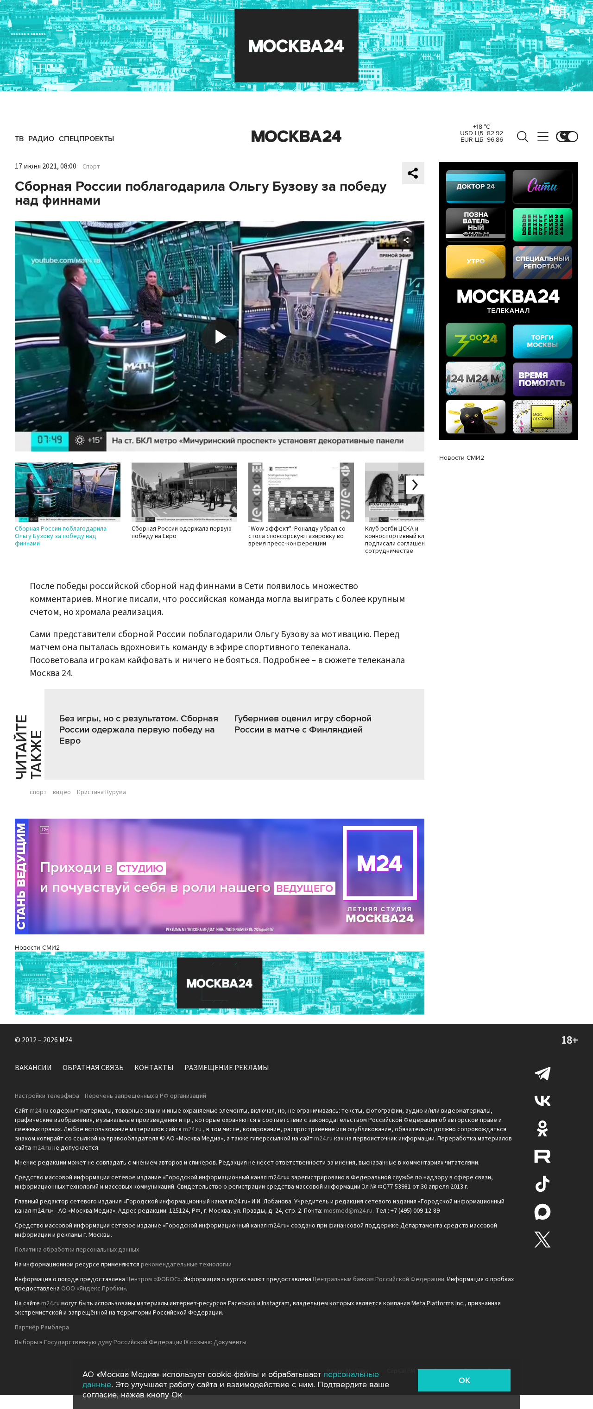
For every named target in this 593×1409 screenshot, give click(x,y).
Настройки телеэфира (47, 1096)
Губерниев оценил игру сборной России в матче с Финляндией (303, 724)
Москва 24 (296, 137)
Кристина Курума (101, 792)
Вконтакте (542, 1100)
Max (542, 1211)
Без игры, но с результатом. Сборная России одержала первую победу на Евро (138, 729)
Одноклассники (542, 1128)
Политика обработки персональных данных (77, 1249)
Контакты (154, 1068)
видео (62, 792)
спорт (38, 792)
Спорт (91, 166)
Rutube (542, 1156)
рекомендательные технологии (186, 1264)
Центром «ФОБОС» (153, 1279)
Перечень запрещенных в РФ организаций (145, 1096)
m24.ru (39, 1110)
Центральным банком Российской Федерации (378, 1279)
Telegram (542, 1073)
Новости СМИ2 (37, 948)
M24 (65, 1040)
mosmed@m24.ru (348, 1210)
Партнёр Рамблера (42, 1327)
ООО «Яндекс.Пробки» (93, 1288)
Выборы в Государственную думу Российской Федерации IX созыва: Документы (130, 1342)
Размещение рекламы (226, 1068)
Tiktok (542, 1184)
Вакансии (33, 1068)
